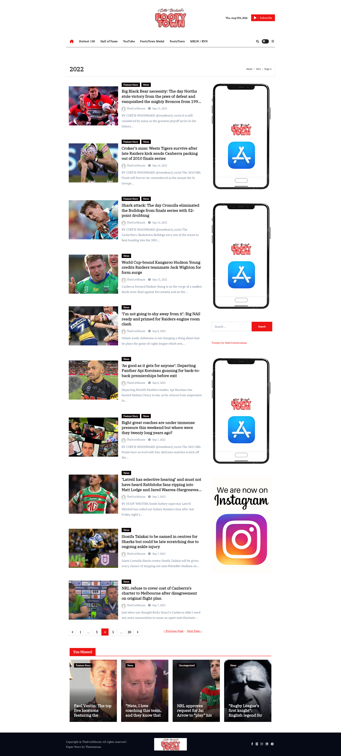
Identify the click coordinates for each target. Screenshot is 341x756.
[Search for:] (232, 326)
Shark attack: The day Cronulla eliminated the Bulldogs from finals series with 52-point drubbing (160, 210)
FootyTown (177, 41)
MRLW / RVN (199, 41)
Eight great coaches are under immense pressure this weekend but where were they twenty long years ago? (158, 427)
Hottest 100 (87, 41)
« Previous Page (173, 631)
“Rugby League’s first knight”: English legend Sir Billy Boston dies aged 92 (245, 715)
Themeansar (93, 747)
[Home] (71, 41)
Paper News (73, 747)
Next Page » (194, 631)
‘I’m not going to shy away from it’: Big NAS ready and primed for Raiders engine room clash (161, 318)
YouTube (129, 41)
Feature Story (130, 84)
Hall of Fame (109, 41)
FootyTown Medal (152, 41)
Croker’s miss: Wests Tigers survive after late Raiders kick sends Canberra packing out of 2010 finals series (160, 153)
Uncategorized (187, 665)
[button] (273, 41)
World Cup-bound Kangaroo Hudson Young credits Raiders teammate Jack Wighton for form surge (161, 267)
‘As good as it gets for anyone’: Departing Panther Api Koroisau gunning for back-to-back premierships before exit (161, 370)
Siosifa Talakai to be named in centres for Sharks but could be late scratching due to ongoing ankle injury (160, 541)
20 (129, 632)
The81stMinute (136, 108)
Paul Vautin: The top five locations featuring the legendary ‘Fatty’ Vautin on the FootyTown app (92, 717)
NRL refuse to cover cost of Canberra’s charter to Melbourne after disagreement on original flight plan (159, 593)
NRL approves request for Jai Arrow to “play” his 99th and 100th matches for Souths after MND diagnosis (196, 717)
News (146, 84)
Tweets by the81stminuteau (229, 343)
